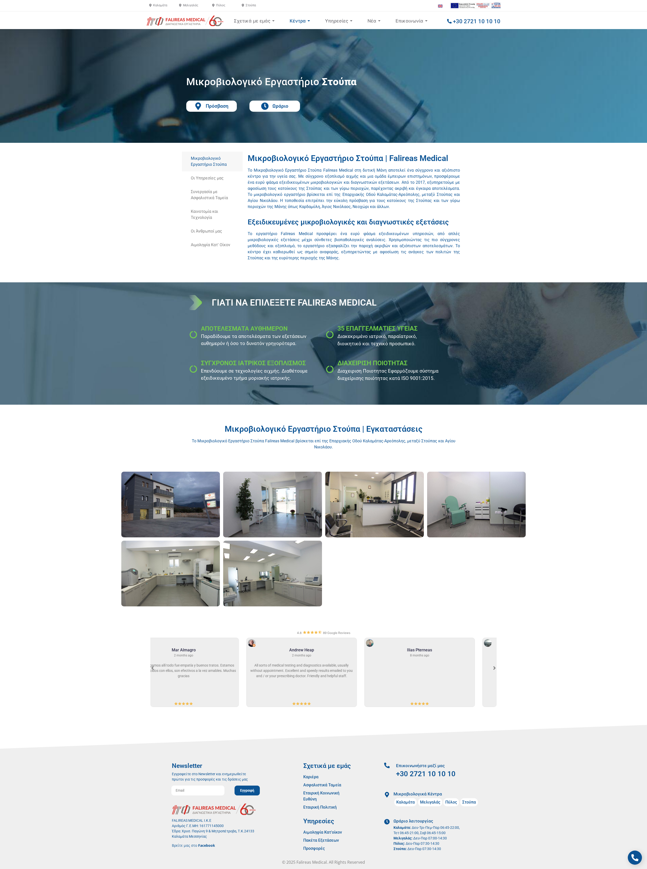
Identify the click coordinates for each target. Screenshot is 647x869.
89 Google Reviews (336, 633)
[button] (494, 668)
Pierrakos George (441, 650)
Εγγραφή (247, 790)
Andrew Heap (205, 650)
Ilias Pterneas (323, 650)
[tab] (212, 161)
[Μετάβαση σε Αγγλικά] (440, 5)
